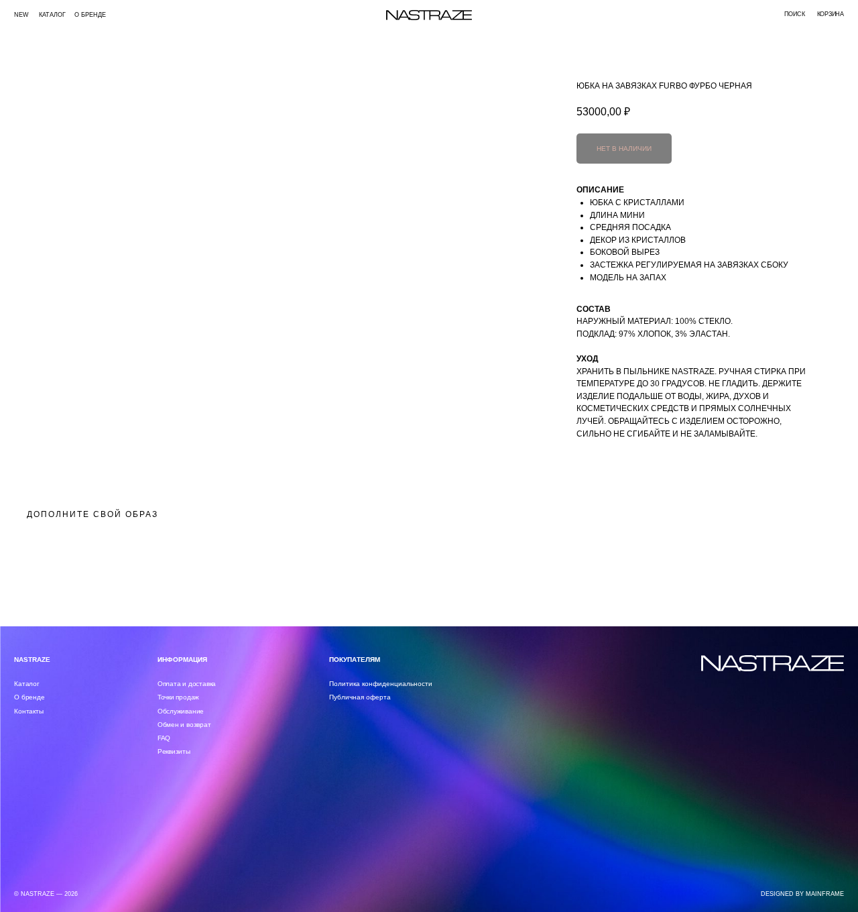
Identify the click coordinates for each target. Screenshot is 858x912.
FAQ (164, 738)
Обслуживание (181, 711)
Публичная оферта (360, 697)
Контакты (28, 711)
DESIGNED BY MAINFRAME (802, 894)
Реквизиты (174, 751)
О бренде (90, 14)
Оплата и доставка (187, 683)
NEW (21, 14)
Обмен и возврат (184, 724)
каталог (52, 14)
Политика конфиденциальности (380, 683)
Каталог (27, 683)
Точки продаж (178, 697)
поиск (794, 14)
